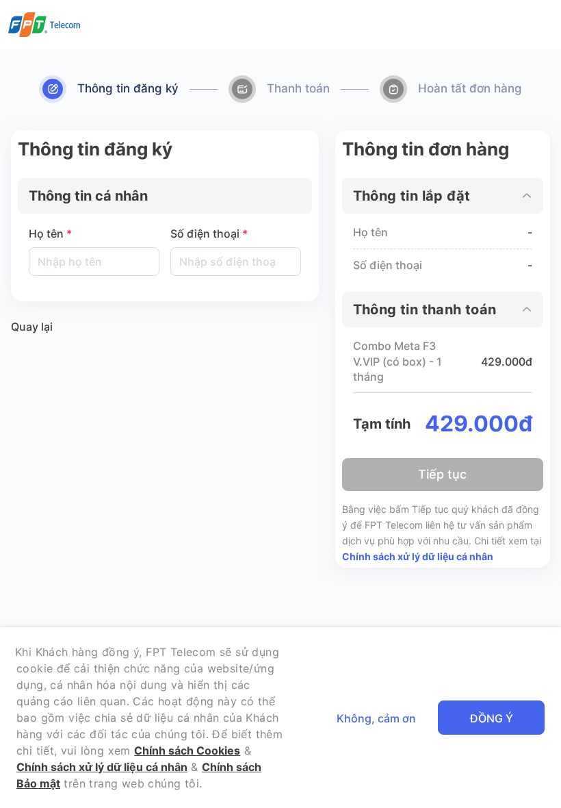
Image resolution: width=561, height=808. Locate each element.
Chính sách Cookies (187, 750)
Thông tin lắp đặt (412, 196)
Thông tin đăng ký (128, 88)
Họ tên (50, 233)
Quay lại (32, 326)
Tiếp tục (442, 474)
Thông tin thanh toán (425, 309)
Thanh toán (298, 88)
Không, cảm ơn (376, 718)
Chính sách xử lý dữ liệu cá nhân (417, 556)
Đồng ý (491, 718)
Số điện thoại (209, 233)
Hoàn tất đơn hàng (470, 88)
